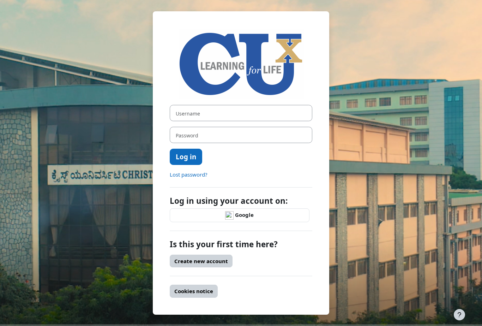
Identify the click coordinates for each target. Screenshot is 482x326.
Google (244, 214)
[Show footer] (459, 314)
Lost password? (188, 174)
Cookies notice (193, 291)
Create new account (201, 261)
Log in (186, 156)
